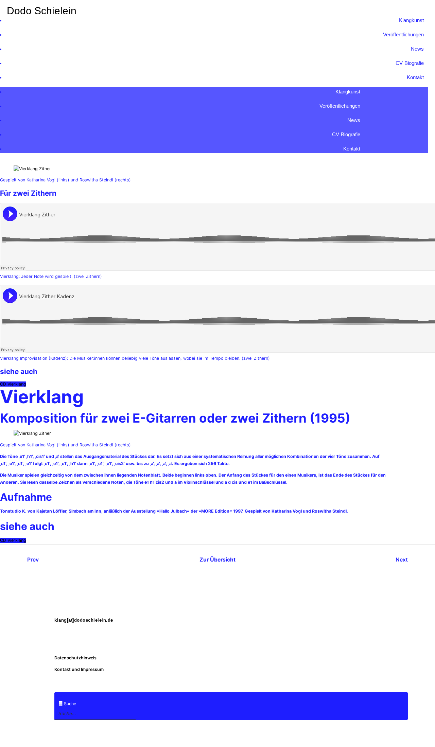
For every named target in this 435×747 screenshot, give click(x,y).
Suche (60, 695)
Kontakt (415, 77)
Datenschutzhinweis (75, 657)
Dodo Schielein (41, 10)
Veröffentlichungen (403, 34)
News (417, 49)
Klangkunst (411, 20)
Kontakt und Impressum (79, 669)
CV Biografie (410, 63)
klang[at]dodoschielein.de (83, 620)
